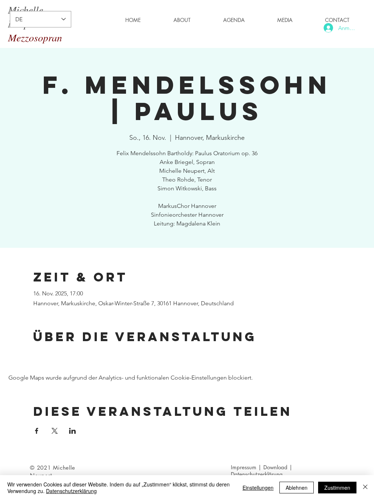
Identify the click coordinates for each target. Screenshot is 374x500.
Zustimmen (337, 487)
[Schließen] (365, 487)
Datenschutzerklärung (71, 491)
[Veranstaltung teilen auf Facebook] (36, 431)
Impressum (243, 467)
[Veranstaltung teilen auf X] (54, 431)
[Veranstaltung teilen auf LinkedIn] (72, 431)
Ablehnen (297, 487)
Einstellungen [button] (258, 487)
